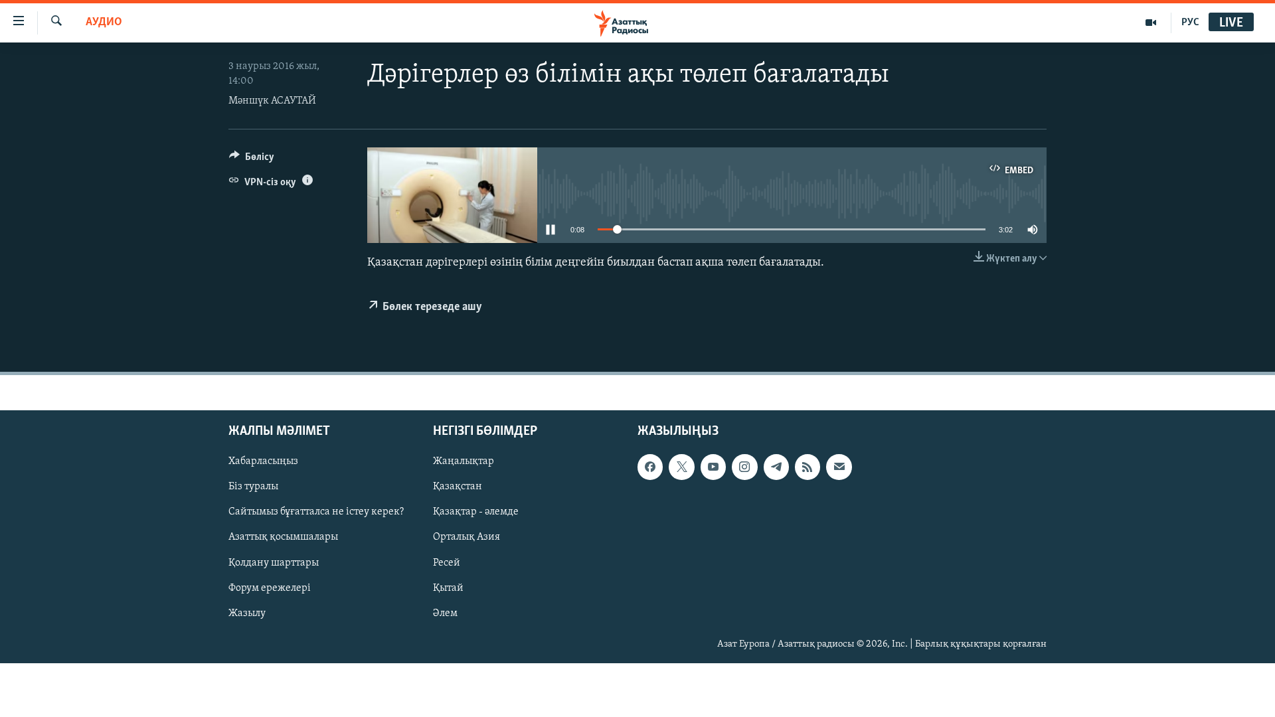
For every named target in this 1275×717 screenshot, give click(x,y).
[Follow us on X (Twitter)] (681, 466)
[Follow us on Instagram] (744, 466)
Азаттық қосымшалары (283, 537)
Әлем (445, 613)
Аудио (104, 23)
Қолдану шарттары (273, 563)
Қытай (448, 588)
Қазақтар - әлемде (476, 512)
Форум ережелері (269, 588)
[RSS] (807, 466)
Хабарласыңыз (263, 461)
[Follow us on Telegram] (776, 466)
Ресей (446, 563)
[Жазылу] (838, 466)
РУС (1190, 22)
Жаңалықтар (463, 461)
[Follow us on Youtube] (713, 466)
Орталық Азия (466, 537)
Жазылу (247, 613)
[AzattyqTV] (1151, 23)
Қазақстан (457, 486)
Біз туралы (253, 486)
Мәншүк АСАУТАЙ (272, 101)
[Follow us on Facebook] (650, 466)
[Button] (251, 160)
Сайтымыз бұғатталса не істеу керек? (316, 512)
